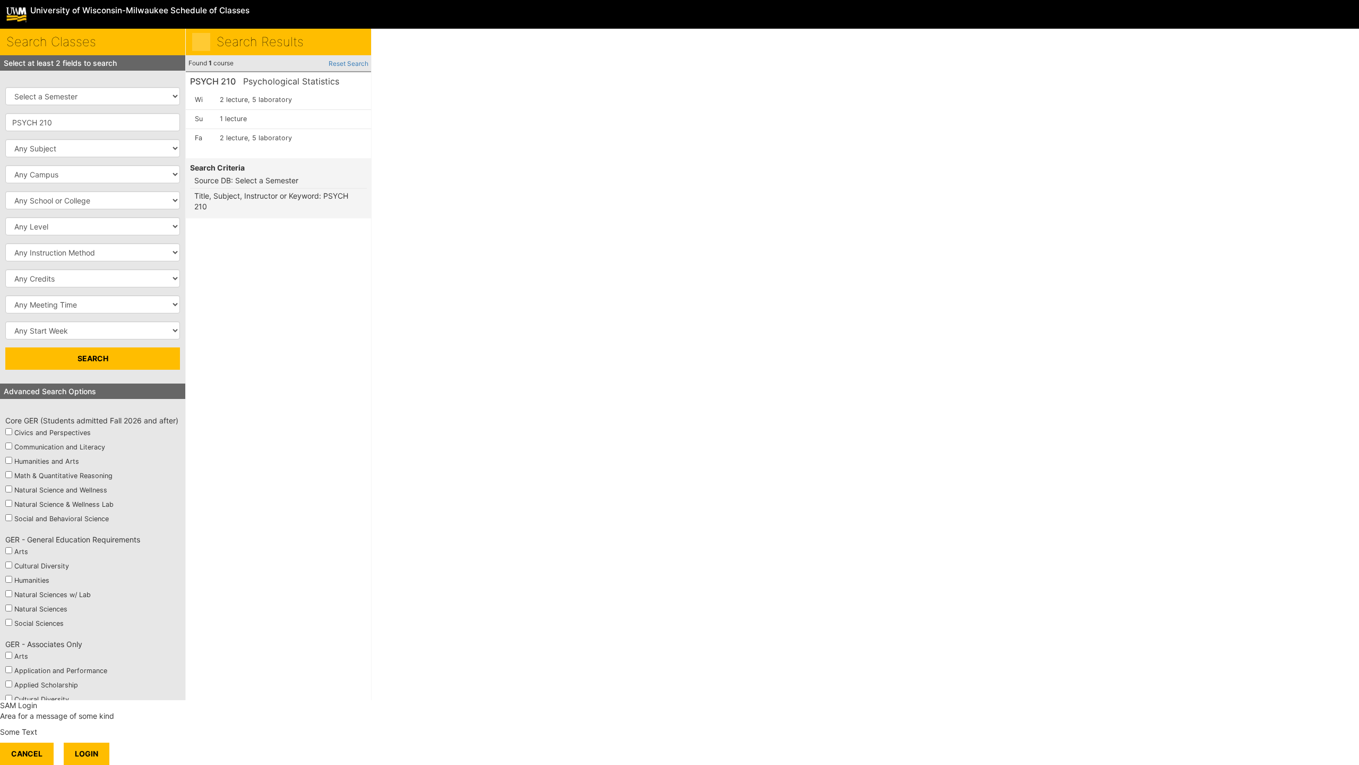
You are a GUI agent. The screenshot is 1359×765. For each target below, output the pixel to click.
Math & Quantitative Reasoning (63, 476)
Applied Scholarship (46, 685)
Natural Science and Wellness (60, 490)
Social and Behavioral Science (61, 519)
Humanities (31, 580)
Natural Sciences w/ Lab (52, 595)
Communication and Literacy (59, 447)
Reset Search (348, 63)
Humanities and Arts (46, 461)
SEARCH (93, 358)
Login (86, 753)
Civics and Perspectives (52, 433)
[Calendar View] (356, 42)
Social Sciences (39, 623)
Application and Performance (60, 671)
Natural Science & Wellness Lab (64, 504)
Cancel (26, 753)
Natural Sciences (40, 609)
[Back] (201, 42)
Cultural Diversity (41, 566)
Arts (21, 552)
